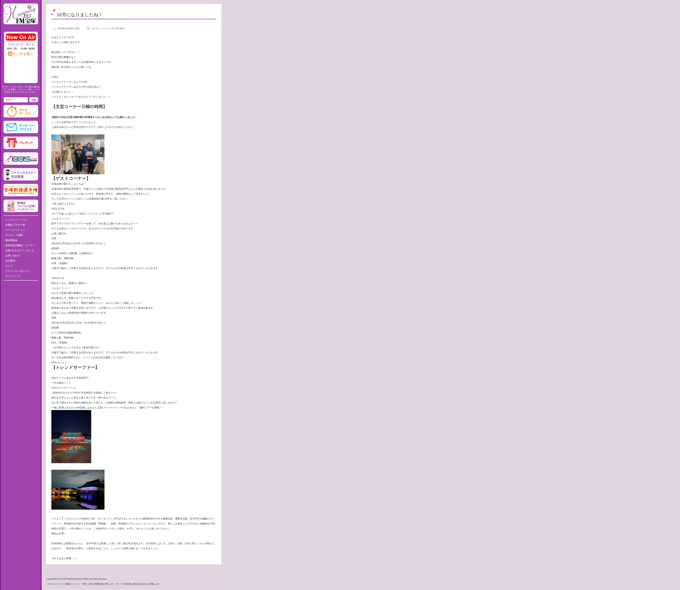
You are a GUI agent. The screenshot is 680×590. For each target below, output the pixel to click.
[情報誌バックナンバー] (21, 211)
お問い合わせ (12, 255)
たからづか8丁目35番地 (112, 28)
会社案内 (10, 260)
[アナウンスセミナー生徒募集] (21, 180)
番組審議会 (11, 240)
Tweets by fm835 (21, 284)
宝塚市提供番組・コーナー (20, 245)
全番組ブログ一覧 (15, 224)
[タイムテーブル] (21, 116)
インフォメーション (16, 219)
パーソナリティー (15, 229)
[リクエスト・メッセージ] (21, 132)
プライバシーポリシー (17, 271)
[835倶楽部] (21, 164)
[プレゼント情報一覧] (21, 148)
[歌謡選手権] (21, 195)
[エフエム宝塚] (21, 27)
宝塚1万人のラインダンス (19, 250)
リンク (9, 265)
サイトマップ (12, 276)
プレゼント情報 (14, 235)
